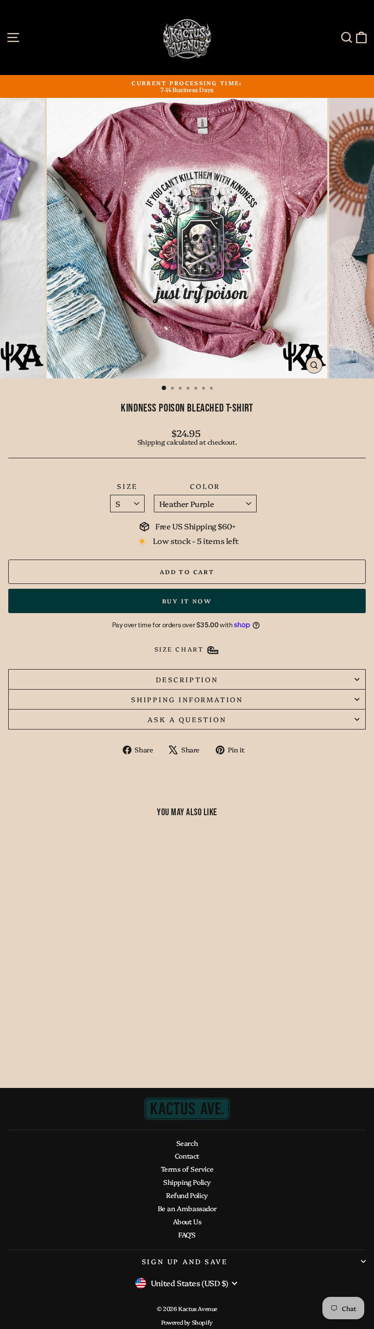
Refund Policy (187, 1195)
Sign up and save (185, 1261)
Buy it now (187, 601)
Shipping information (187, 699)
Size (127, 486)
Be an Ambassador (187, 1208)
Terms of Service (187, 1169)
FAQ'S (187, 1234)
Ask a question (187, 719)
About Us (187, 1221)
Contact (187, 1156)
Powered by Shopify (187, 1322)
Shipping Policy (187, 1182)
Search (187, 1143)
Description (187, 679)
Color (205, 486)
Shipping (151, 441)
